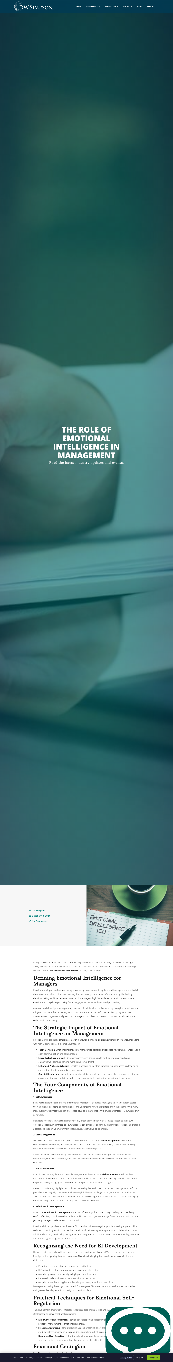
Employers (113, 7)
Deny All (139, 1357)
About (129, 7)
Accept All (153, 1357)
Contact (152, 7)
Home (80, 7)
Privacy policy (126, 1357)
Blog (141, 7)
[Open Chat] (137, 1333)
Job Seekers (94, 7)
